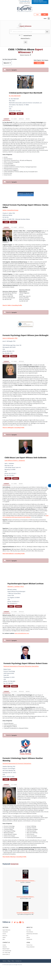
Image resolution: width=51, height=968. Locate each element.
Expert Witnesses (6, 930)
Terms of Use (29, 945)
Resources (5, 935)
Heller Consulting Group (10, 210)
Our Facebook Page (7, 950)
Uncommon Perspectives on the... (25, 912)
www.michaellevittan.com (22, 633)
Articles (4, 933)
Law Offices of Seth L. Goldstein (15, 460)
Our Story (28, 930)
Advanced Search (25, 38)
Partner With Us (6, 954)
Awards (28, 937)
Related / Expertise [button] (25, 55)
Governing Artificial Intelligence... (25, 896)
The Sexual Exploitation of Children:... (25, 880)
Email (12, 113)
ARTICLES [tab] (21, 119)
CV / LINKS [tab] (14, 119)
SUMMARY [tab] (6, 119)
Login (37, 14)
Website (20, 113)
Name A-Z (6, 63)
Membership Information (32, 933)
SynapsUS (39, 63)
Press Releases (29, 931)
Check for (11, 70)
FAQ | (13, 961)
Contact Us (18, 961)
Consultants (5, 931)
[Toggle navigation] (49, 18)
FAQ (27, 935)
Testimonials (29, 939)
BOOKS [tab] (28, 119)
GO (47, 31)
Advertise (5, 947)
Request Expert (6, 948)
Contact (4, 945)
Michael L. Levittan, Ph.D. (16, 586)
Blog (4, 939)
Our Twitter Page (6, 952)
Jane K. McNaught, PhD (10, 338)
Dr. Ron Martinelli (15, 96)
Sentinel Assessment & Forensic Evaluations (17, 763)
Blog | (9, 961)
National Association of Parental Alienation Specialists (21, 666)
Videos (4, 937)
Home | (5, 961)
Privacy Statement (30, 947)
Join (45, 14)
